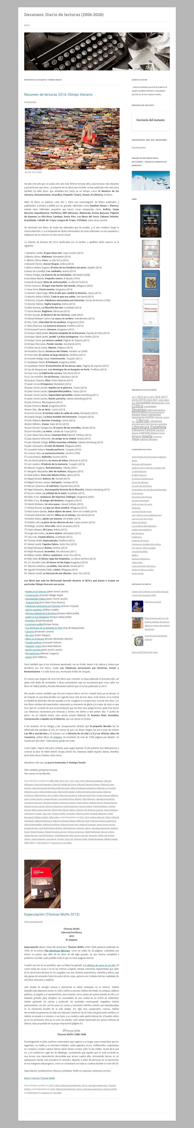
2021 (155, 400)
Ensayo (136, 414)
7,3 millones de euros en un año (99, 965)
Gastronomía (138, 417)
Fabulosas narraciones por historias (42, 606)
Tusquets (70, 813)
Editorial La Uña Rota (106, 788)
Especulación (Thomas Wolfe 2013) (51, 914)
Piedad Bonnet (61, 835)
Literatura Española (105, 799)
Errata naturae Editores (107, 795)
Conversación (32, 595)
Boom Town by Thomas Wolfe (39, 1078)
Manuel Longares (68, 802)
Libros (88, 828)
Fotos (144, 414)
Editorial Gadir (62, 788)
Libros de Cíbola (139, 522)
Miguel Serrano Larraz (34, 806)
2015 (151, 397)
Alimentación (157, 402)
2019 (142, 400)
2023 (166, 399)
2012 (72, 780)
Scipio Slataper (111, 810)
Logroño (144, 433)
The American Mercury (57, 950)
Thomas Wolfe (58, 813)
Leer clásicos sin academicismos (147, 515)
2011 (67, 780)
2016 (157, 397)
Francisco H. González (61, 842)
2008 (51, 780)
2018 (135, 400)
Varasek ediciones (98, 813)
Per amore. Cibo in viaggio (144, 547)
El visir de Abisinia (140, 482)
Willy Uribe (54, 817)
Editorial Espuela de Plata (43, 788)
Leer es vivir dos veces (142, 518)
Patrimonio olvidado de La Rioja (146, 544)
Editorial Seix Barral (68, 795)
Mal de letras (138, 533)
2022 (161, 399)
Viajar (136, 439)
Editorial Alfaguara (43, 820)
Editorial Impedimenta (71, 1085)
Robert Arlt (56, 810)
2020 (149, 400)
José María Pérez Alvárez (70, 799)
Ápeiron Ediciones (149, 439)
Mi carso (29, 635)
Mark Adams (83, 802)
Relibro (135, 555)
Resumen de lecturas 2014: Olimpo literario (58, 94)
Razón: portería (33, 649)
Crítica (108, 817)
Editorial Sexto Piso (87, 795)
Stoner (28, 657)
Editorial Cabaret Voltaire (88, 784)
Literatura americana (98, 1085)
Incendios (30, 620)
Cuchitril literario (139, 471)
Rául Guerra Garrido (41, 810)
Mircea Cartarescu (54, 806)
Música (154, 432)
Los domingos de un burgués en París (44, 627)
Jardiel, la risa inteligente (37, 616)
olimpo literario (31, 835)
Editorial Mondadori (66, 791)
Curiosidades (150, 406)
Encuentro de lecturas (142, 497)
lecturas (80, 828)
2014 (82, 780)
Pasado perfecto (33, 642)
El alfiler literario (139, 475)
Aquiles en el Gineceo (35, 591)
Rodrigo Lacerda (95, 810)
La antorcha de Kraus (142, 511)
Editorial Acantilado (94, 780)
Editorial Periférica (51, 824)
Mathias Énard (96, 802)
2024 (133, 403)
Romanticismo (32, 653)
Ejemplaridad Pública (35, 598)
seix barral (29, 813)
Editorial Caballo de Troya (64, 784)
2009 (56, 780)
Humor (149, 417)
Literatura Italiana (51, 802)
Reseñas (93, 835)
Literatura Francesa (33, 802)
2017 (164, 397)
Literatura (156, 421)
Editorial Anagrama (43, 784)
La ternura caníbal (34, 624)
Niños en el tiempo (34, 638)
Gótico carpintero (34, 609)
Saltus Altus (137, 562)
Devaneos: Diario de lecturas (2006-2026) (64, 14)
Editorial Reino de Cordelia (46, 795)
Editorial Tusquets (87, 824)
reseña (147, 436)
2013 (77, 780)
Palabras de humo (140, 540)
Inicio (27, 25)
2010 (62, 780)
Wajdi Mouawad (95, 839)
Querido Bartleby (140, 551)
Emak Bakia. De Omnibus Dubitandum (149, 489)
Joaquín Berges (51, 799)
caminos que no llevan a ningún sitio (148, 467)
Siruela (38, 813)
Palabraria (137, 537)
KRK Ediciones (88, 799)
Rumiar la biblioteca (141, 558)
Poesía (162, 433)
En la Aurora (137, 493)
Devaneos (139, 409)
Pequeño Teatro (33, 646)
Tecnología (157, 437)
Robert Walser (68, 810)
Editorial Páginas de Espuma (89, 791)
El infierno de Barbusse (142, 478)
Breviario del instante (142, 464)
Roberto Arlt (81, 810)
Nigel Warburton (70, 806)
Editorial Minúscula (48, 791)
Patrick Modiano (100, 806)
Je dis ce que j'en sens (142, 504)
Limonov (29, 631)
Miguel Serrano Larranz (56, 831)
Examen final (32, 602)
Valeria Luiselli (82, 813)
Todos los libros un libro (143, 569)
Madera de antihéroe (142, 529)
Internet (158, 417)
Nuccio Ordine (85, 806)
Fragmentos (154, 414)
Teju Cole (46, 813)
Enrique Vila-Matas (140, 500)
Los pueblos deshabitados (144, 526)
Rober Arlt (102, 835)
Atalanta (58, 737)
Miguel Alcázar (110, 802)
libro (134, 421)
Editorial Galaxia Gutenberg (83, 788)
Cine (167, 402)
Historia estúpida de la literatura (41, 613)
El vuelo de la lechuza (142, 486)
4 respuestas (30, 102)
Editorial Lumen (31, 791)
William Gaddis (41, 817)
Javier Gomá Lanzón (33, 799)
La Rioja (166, 417)
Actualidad (143, 403)
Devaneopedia (139, 147)
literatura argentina (158, 424)
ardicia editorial (97, 817)
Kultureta (136, 507)
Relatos (136, 436)
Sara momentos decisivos (144, 566)
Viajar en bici (138, 573)
